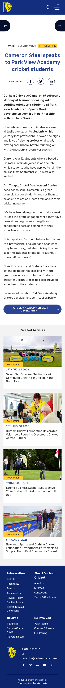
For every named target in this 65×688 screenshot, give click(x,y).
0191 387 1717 (32, 649)
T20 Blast (12, 623)
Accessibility (14, 593)
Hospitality (13, 583)
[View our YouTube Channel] (44, 665)
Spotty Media (39, 683)
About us (39, 583)
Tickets (11, 579)
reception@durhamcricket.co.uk (40, 658)
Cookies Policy (15, 602)
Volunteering (41, 623)
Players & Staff (15, 636)
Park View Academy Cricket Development (30, 309)
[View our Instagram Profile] (51, 665)
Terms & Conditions (45, 597)
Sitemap (39, 588)
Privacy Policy (15, 597)
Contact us (40, 592)
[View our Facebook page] (24, 665)
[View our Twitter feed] (30, 665)
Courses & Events (44, 628)
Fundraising (40, 633)
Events (11, 588)
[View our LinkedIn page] (37, 665)
